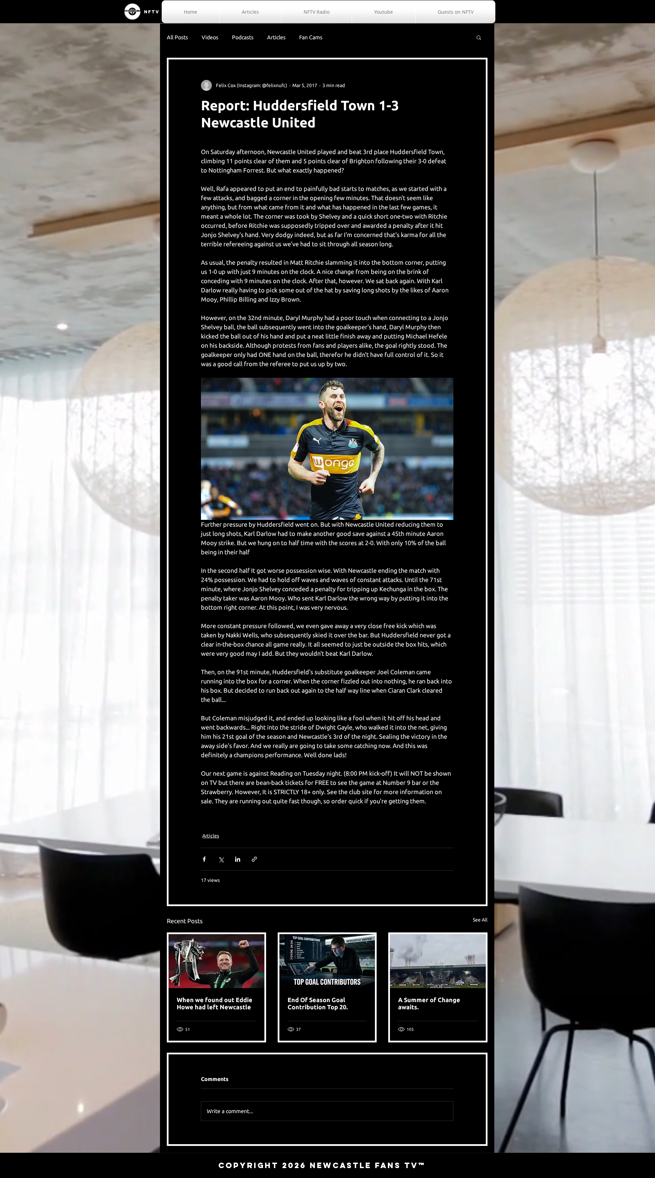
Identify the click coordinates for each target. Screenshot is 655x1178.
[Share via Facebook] (204, 859)
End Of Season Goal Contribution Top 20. (318, 1003)
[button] (479, 37)
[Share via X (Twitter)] (221, 859)
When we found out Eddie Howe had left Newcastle (214, 1003)
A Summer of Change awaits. (429, 1003)
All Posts (177, 37)
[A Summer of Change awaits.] (438, 961)
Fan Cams (310, 37)
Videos (210, 37)
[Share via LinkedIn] (237, 859)
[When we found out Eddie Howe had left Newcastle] (216, 961)
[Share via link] (254, 859)
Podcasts (242, 37)
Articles (276, 37)
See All (480, 920)
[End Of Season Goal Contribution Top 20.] (327, 961)
